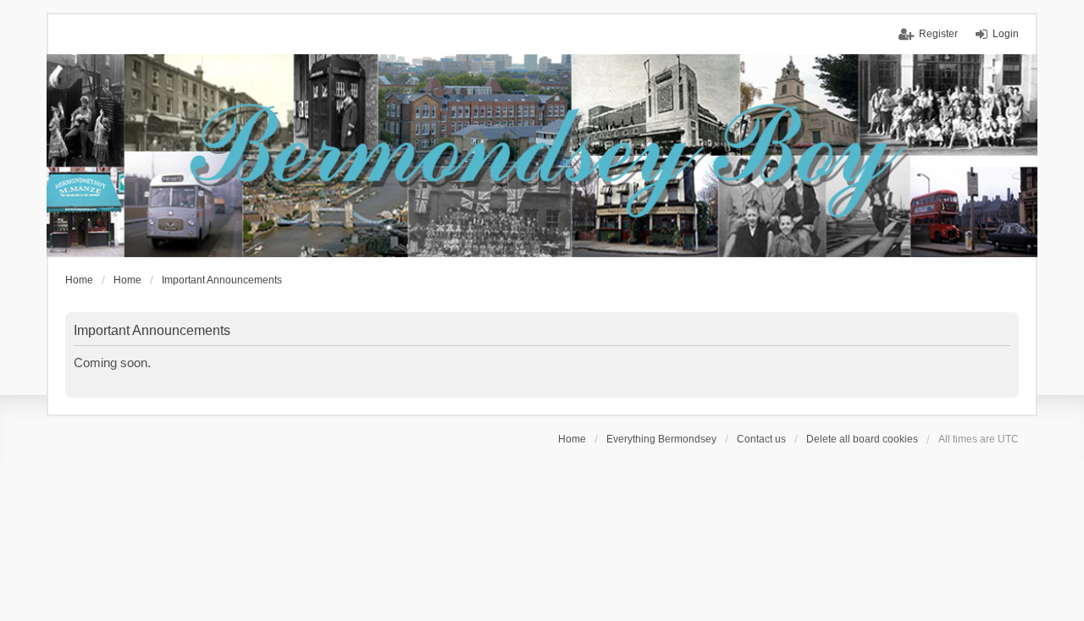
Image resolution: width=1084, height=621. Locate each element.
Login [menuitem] (1006, 34)
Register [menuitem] (938, 34)
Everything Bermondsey (661, 439)
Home (572, 439)
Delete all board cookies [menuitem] (862, 439)
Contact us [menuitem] (761, 439)
